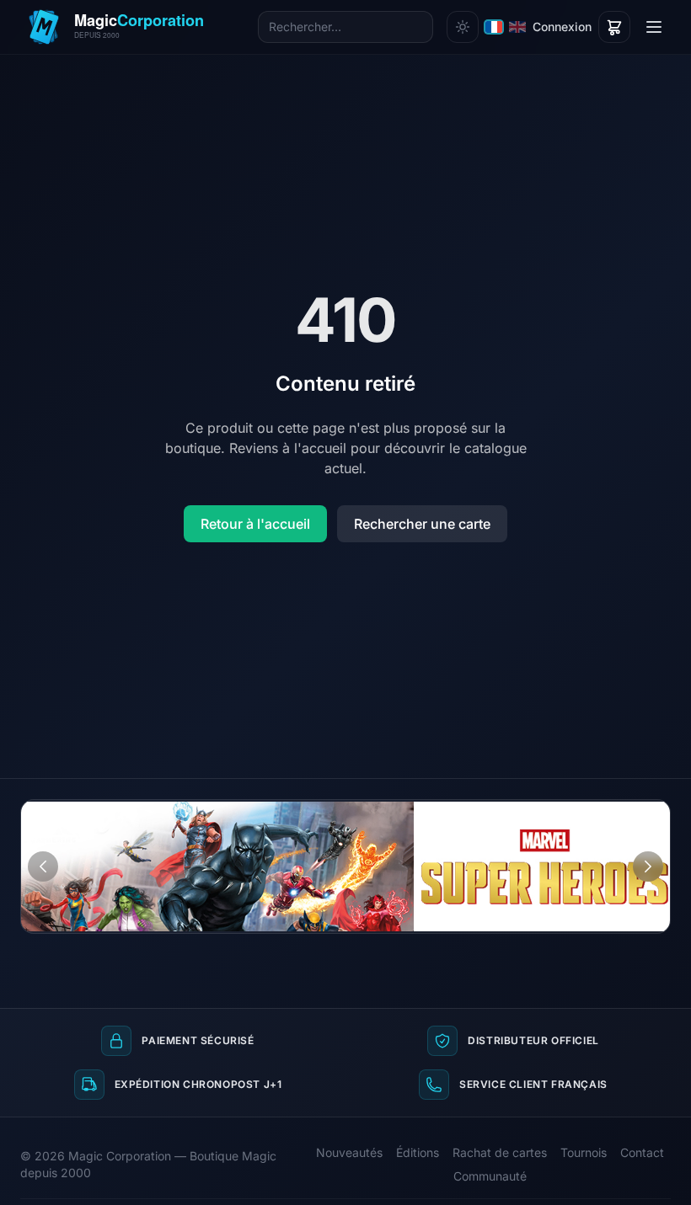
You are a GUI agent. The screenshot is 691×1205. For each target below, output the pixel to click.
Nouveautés (349, 1152)
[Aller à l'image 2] (651, 812)
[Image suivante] (648, 866)
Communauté (490, 1176)
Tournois (583, 1152)
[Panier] (614, 27)
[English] (517, 27)
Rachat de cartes (500, 1152)
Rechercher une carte (422, 523)
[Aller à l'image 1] (635, 812)
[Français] (493, 27)
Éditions (417, 1152)
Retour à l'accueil (255, 523)
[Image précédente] (43, 866)
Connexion (562, 26)
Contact (642, 1152)
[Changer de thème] (463, 27)
